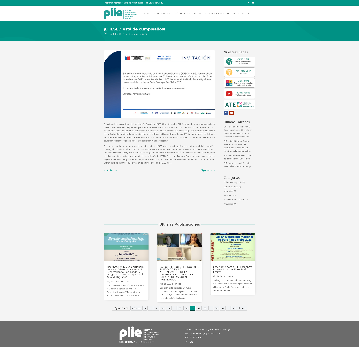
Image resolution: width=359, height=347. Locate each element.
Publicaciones (216, 13)
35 (180, 308)
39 (205, 308)
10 (156, 308)
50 (216, 308)
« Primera (136, 308)
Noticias (231, 13)
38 (199, 308)
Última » (241, 308)
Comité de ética (231, 186)
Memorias (228, 191)
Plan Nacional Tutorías (234, 199)
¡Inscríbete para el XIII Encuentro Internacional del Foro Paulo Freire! (232, 269)
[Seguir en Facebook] (248, 3)
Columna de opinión (233, 182)
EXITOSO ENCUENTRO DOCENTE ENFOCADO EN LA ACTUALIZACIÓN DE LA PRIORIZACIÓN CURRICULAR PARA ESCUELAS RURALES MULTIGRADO (179, 273)
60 (223, 308)
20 (162, 308)
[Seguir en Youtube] (253, 3)
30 (168, 308)
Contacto (247, 13)
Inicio (146, 13)
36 (186, 308)
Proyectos (200, 13)
